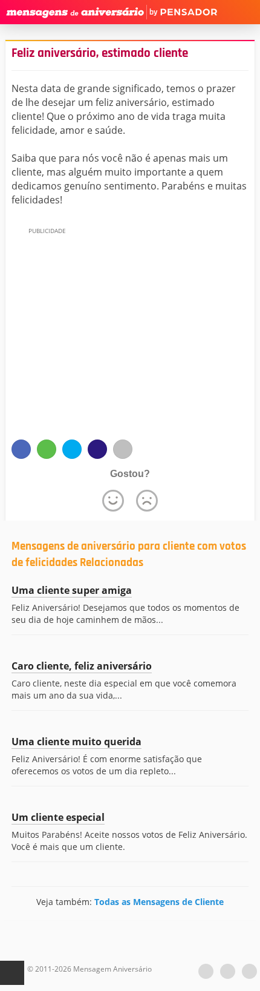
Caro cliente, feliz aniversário (81, 666)
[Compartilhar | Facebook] (21, 449)
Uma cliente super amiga (71, 590)
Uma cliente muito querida (76, 741)
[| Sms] (97, 449)
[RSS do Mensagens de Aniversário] (249, 971)
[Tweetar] (72, 449)
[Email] (122, 449)
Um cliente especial (58, 817)
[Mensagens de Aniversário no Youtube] (205, 971)
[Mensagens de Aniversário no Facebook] (227, 971)
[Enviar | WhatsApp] (46, 449)
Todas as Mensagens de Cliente (159, 901)
